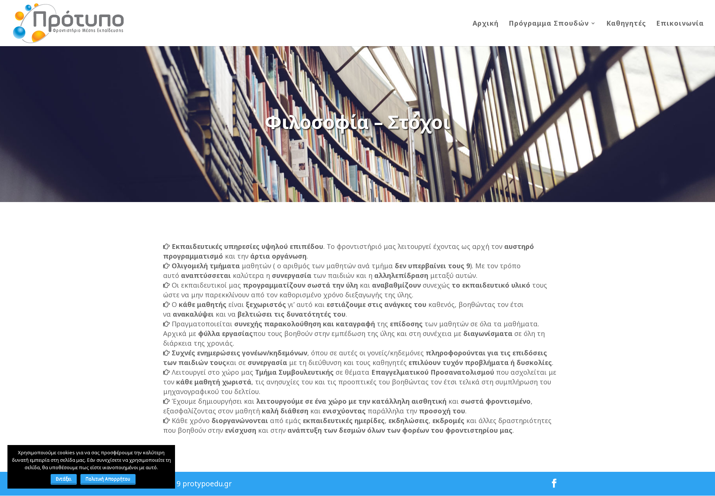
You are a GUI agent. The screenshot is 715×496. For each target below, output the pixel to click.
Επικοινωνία (680, 24)
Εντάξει (64, 479)
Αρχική (486, 24)
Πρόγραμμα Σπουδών (549, 24)
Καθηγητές (626, 24)
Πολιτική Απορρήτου (108, 479)
